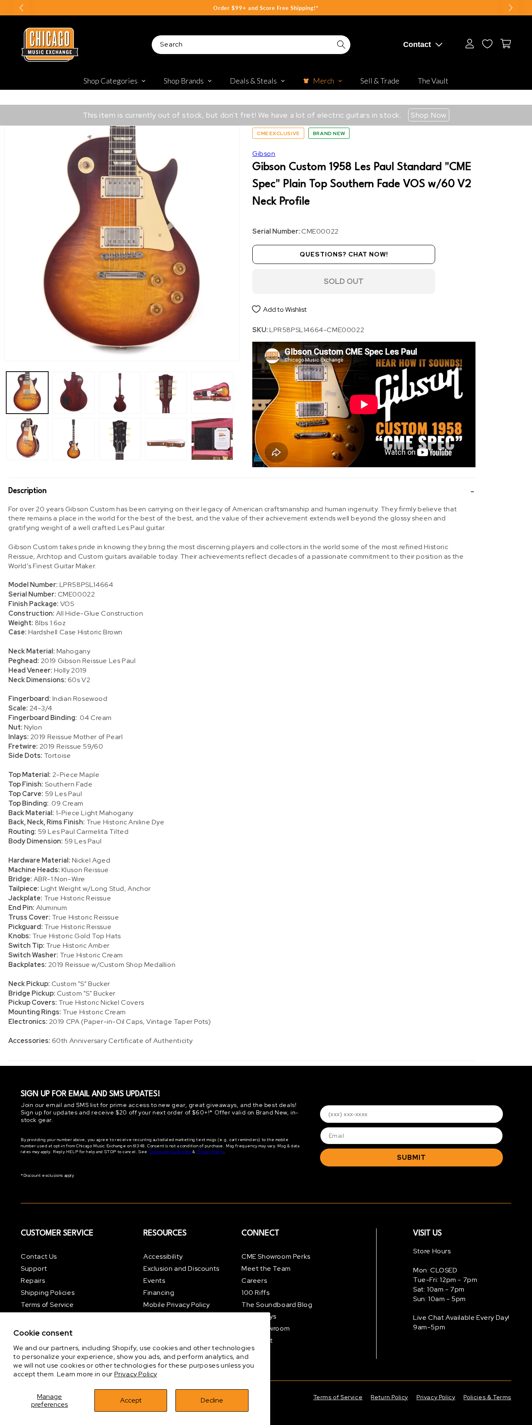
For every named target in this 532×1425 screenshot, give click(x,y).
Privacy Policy (135, 1374)
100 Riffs (255, 1292)
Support (34, 1268)
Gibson (264, 153)
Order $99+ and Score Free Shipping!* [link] (266, 8)
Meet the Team (266, 1268)
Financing (158, 1292)
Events (154, 1280)
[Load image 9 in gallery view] (212, 393)
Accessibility (163, 1256)
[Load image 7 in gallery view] (166, 393)
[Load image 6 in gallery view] (120, 439)
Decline (212, 1400)
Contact (417, 44)
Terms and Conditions (170, 1151)
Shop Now (429, 115)
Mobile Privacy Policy (176, 1304)
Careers (254, 1280)
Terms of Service (47, 1304)
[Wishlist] (487, 44)
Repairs (33, 1280)
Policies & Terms (487, 1397)
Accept (131, 1400)
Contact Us (39, 1256)
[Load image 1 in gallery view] (27, 393)
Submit (411, 1157)
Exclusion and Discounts (181, 1268)
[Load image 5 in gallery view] (120, 393)
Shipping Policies (47, 1292)
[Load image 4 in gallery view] (73, 439)
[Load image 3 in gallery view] (73, 393)
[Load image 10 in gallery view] (212, 439)
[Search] (341, 44)
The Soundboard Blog (276, 1304)
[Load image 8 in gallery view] (166, 439)
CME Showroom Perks (275, 1256)
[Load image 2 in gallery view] (27, 439)
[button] (241, 491)
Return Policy (389, 1397)
